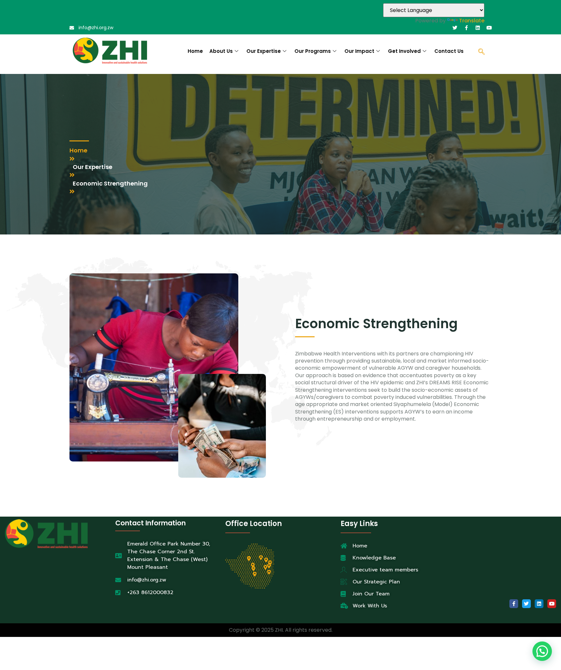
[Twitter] (455, 27)
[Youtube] (489, 27)
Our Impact (359, 51)
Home (195, 51)
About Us (221, 51)
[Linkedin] (477, 27)
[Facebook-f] (466, 27)
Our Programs (312, 51)
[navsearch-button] (481, 52)
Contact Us (449, 51)
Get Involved (404, 51)
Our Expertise (263, 51)
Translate (471, 20)
